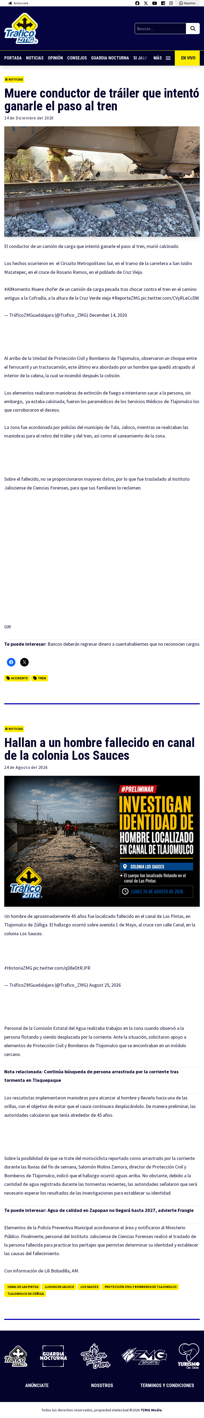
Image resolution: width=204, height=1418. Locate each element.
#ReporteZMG (126, 298)
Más (158, 58)
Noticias (35, 58)
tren (42, 678)
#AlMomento (17, 289)
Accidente (19, 678)
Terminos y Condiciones (167, 1385)
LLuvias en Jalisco (59, 1287)
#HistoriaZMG (18, 968)
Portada (13, 58)
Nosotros (102, 1385)
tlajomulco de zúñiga (25, 1294)
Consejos (77, 58)
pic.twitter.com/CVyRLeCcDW (170, 298)
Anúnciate (37, 1385)
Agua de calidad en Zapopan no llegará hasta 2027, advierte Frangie (121, 1210)
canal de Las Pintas (23, 1287)
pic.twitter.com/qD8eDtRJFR (61, 968)
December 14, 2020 (108, 315)
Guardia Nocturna (110, 58)
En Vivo (188, 58)
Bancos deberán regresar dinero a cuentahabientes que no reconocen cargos (123, 644)
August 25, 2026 (105, 985)
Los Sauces (89, 1287)
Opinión (55, 58)
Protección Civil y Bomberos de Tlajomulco (141, 1287)
